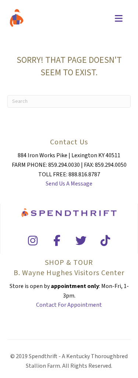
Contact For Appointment (69, 305)
